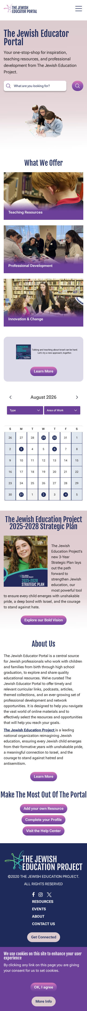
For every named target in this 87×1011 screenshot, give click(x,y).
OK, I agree (43, 987)
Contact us (43, 924)
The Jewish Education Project (29, 730)
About (38, 916)
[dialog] (43, 979)
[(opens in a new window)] (33, 894)
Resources (42, 901)
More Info (43, 1001)
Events (39, 909)
